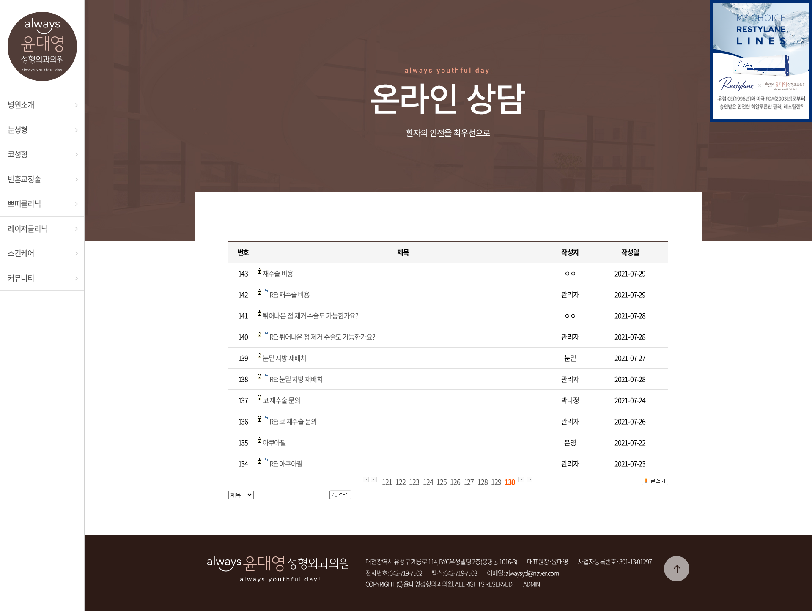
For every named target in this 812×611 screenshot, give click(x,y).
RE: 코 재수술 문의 (293, 421)
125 (441, 482)
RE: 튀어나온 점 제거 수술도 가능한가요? (322, 337)
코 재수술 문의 (281, 400)
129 (496, 482)
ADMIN (531, 584)
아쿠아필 (274, 442)
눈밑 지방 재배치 (284, 358)
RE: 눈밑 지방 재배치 (295, 379)
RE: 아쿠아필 (285, 463)
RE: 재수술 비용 (289, 294)
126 (455, 482)
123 (414, 482)
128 (482, 482)
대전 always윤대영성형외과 (42, 46)
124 (428, 482)
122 (400, 482)
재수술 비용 (278, 273)
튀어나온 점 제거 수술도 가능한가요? (311, 315)
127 (469, 482)
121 (387, 482)
